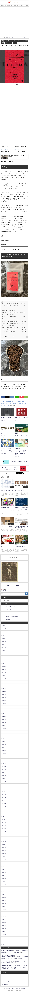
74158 (2, 40)
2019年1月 (3, 906)
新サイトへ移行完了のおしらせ (8, 606)
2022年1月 (3, 794)
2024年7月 (3, 700)
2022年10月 (4, 766)
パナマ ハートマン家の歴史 (7, 950)
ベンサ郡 (14, 42)
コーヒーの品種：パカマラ (7, 965)
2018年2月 (3, 941)
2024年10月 (4, 691)
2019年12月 (4, 872)
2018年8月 (3, 922)
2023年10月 (4, 728)
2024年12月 (4, 685)
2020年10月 (4, 841)
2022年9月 (3, 769)
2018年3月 (3, 937)
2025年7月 (3, 663)
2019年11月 (3, 875)
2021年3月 (3, 825)
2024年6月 (3, 703)
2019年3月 (3, 900)
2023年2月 (3, 753)
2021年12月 (4, 797)
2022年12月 (4, 760)
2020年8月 (3, 847)
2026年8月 (3, 625)
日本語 (4, 590)
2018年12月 (4, 909)
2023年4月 (3, 747)
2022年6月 (3, 778)
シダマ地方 (26, 40)
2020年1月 (3, 869)
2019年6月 (3, 891)
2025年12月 (4, 647)
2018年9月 (3, 919)
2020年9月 (3, 844)
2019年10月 (4, 878)
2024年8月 (3, 697)
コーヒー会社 (7, 5)
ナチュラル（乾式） (8, 42)
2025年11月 (3, 650)
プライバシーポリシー (15, 988)
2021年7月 (3, 813)
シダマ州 (2, 42)
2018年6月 (3, 928)
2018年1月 (3, 944)
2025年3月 (3, 675)
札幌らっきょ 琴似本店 (6, 609)
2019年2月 (3, 903)
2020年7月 (3, 850)
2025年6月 (3, 666)
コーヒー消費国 (20, 5)
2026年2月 (3, 641)
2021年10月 (4, 803)
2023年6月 (3, 741)
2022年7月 (3, 775)
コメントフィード (5, 981)
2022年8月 (3, 772)
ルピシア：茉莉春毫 (5, 619)
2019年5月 (3, 894)
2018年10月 (4, 916)
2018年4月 (3, 934)
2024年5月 (3, 706)
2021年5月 (3, 819)
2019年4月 (3, 897)
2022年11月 (3, 763)
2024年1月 (3, 719)
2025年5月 (3, 669)
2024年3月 (3, 713)
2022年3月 (3, 788)
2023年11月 (3, 725)
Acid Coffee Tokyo (7, 40)
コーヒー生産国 (13, 5)
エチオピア (13, 40)
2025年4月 (3, 672)
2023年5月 (3, 744)
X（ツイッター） (7, 585)
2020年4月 (3, 859)
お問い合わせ (23, 988)
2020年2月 (3, 866)
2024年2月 (3, 716)
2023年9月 (3, 731)
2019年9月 (3, 881)
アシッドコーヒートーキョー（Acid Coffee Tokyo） (13, 149)
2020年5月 (3, 856)
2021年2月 (3, 828)
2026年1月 (3, 644)
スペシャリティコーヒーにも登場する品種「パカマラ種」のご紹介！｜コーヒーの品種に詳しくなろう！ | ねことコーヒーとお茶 (14, 967)
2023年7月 (3, 738)
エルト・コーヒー (20, 40)
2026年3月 (3, 638)
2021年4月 (3, 822)
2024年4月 (3, 710)
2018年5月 (3, 931)
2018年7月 (3, 925)
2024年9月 (3, 694)
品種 (24, 5)
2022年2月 (3, 791)
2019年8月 (3, 884)
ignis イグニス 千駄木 (6, 961)
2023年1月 (3, 756)
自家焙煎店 (2, 5)
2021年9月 (3, 806)
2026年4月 (3, 635)
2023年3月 (3, 750)
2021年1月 (3, 831)
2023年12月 (4, 722)
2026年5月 (3, 632)
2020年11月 (3, 838)
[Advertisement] (14, 22)
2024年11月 (3, 688)
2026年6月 (3, 628)
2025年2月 (3, 678)
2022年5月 (3, 781)
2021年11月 (3, 800)
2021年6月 (3, 816)
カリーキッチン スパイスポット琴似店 (9, 616)
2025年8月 (3, 660)
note (17, 585)
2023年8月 (3, 735)
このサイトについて (7, 988)
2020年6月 (3, 853)
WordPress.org (4, 984)
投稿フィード (4, 978)
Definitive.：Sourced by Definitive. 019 (9, 613)
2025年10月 (4, 653)
